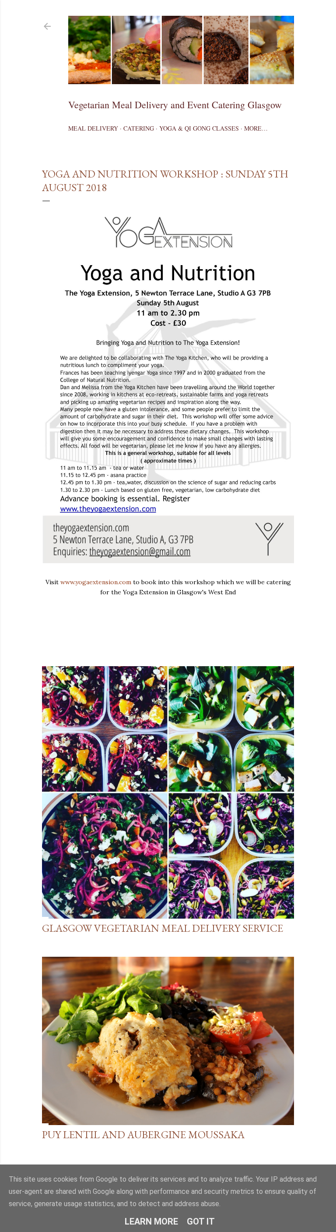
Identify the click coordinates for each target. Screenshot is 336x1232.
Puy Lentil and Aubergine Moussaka (143, 1134)
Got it (201, 1221)
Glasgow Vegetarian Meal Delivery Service (162, 928)
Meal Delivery (93, 128)
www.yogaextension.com (95, 582)
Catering (138, 128)
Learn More (151, 1221)
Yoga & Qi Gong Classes (199, 128)
